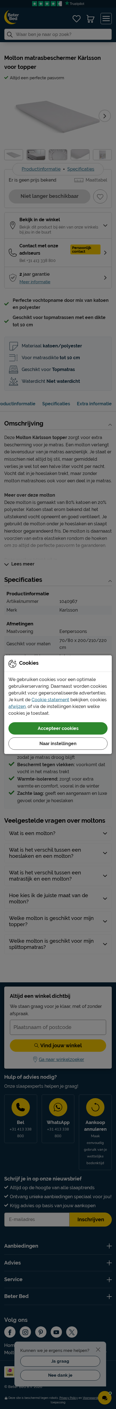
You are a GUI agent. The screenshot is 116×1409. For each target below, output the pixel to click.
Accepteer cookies (58, 728)
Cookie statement (50, 699)
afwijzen (17, 706)
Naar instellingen (58, 743)
